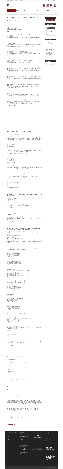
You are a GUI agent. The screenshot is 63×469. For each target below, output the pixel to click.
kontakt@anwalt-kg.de (51, 434)
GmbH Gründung (23, 446)
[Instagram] (55, 0)
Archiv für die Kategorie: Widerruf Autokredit (14, 13)
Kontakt (15, 0)
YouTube (47, 439)
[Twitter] (51, 0)
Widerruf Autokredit (17, 134)
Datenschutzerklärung (11, 440)
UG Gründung (22, 448)
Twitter (47, 440)
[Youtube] (53, 0)
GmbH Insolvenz (23, 440)
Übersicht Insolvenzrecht (24, 442)
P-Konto (21, 439)
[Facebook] (48, 0)
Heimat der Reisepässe (12, 105)
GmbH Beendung (23, 449)
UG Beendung (22, 450)
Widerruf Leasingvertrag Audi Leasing (15, 356)
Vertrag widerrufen (11, 433)
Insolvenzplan (22, 437)
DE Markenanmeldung (23, 452)
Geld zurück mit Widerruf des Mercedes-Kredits (18, 395)
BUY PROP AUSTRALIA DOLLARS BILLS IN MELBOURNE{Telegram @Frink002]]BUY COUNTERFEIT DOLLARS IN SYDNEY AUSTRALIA (21, 132)
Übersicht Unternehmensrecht (25, 455)
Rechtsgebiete (12, 0)
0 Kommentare (12, 379)
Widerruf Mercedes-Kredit (19, 396)
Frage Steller (24, 134)
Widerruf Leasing (11, 213)
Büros (9, 436)
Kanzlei (8, 0)
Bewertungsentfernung (24, 453)
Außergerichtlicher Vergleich (24, 436)
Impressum (9, 439)
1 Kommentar (12, 134)
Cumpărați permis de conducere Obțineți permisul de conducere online (23, 17)
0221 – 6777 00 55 (21, 0)
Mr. (7, 378)
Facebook (47, 441)
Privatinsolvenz (22, 433)
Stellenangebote (10, 437)
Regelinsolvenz (22, 435)
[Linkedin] (50, 0)
